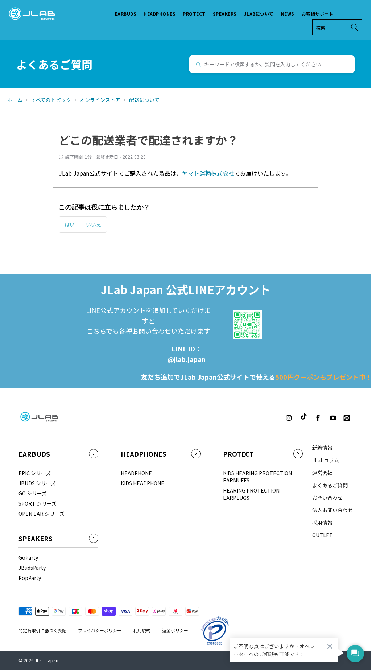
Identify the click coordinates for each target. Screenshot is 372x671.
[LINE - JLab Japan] (346, 418)
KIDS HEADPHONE (142, 483)
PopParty (29, 577)
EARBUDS (126, 14)
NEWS (287, 14)
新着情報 (322, 447)
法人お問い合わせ (332, 510)
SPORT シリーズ (37, 503)
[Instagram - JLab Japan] (288, 418)
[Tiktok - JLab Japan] (303, 417)
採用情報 (322, 522)
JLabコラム (325, 460)
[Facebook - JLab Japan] (318, 418)
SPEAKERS (225, 14)
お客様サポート (318, 14)
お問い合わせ (327, 497)
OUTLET (322, 535)
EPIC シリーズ (34, 473)
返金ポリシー (175, 630)
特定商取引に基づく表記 (42, 630)
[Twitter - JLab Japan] (275, 418)
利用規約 (141, 630)
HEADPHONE (136, 473)
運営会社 (322, 472)
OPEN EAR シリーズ (41, 513)
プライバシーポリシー (99, 630)
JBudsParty (32, 567)
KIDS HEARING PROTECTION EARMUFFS (257, 476)
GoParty (28, 557)
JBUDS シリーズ (37, 483)
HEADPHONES (159, 14)
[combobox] (272, 64)
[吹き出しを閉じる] (330, 646)
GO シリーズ (32, 493)
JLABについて (259, 14)
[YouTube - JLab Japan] (332, 418)
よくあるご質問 (330, 485)
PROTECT (194, 14)
